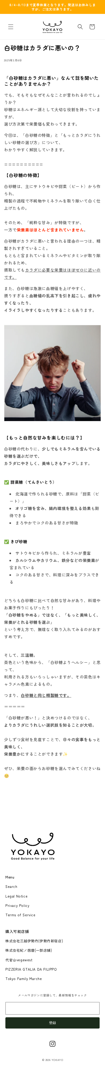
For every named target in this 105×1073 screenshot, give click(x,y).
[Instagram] (52, 1043)
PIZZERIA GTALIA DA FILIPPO (31, 969)
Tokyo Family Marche (23, 978)
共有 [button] (13, 69)
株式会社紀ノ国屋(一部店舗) (28, 950)
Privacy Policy (17, 905)
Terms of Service (20, 914)
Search (11, 886)
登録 (52, 1023)
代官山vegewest (19, 959)
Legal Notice (16, 896)
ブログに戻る (52, 810)
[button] (11, 27)
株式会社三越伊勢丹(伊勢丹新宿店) (34, 940)
